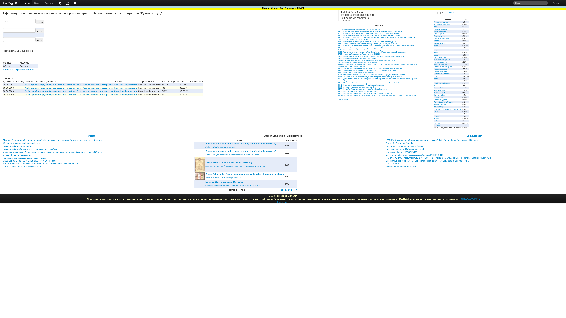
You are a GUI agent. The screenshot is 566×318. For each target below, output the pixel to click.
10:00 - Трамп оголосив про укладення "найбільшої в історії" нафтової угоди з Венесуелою (372, 52)
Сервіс (556, 2)
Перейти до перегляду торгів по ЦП (20, 69)
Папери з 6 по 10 (288, 189)
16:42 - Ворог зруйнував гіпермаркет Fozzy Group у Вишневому (361, 85)
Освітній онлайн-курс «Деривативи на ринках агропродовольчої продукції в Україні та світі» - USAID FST (53, 151)
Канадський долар (440, 29)
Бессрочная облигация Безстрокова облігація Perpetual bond (415, 154)
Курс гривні (440, 12)
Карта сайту (283, 201)
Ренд (436, 78)
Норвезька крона (440, 69)
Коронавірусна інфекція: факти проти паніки (24, 157)
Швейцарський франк (442, 83)
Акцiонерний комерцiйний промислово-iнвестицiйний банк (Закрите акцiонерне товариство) (69, 84)
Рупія (436, 45)
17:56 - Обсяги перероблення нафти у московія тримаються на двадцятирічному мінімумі (371, 74)
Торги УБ (451, 12)
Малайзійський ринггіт (442, 59)
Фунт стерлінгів (439, 95)
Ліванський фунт (440, 57)
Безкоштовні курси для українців (18, 145)
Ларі (435, 114)
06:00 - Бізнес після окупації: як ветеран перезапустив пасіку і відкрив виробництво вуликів (372, 56)
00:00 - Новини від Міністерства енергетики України (357, 58)
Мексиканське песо (441, 62)
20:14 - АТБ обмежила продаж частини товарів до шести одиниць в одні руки (366, 60)
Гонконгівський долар (442, 38)
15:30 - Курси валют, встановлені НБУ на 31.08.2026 (357, 91)
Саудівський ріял (440, 71)
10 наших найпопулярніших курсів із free (22, 142)
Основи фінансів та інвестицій (17, 154)
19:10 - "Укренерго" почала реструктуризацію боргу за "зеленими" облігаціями (367, 70)
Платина (437, 123)
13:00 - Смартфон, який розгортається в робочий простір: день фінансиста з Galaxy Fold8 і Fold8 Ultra (376, 46)
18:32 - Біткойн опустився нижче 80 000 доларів (356, 72)
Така (435, 26)
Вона (436, 55)
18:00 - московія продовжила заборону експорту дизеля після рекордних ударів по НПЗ (370, 31)
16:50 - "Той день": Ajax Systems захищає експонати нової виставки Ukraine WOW (368, 83)
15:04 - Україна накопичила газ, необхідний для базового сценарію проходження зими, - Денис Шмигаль (377, 95)
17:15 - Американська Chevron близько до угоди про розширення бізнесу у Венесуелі (370, 77)
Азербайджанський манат (443, 102)
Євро (436, 111)
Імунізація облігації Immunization (401, 151)
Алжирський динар (441, 22)
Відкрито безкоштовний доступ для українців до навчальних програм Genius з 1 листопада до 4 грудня (52, 140)
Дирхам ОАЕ (439, 88)
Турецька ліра (439, 107)
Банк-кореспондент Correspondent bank (405, 148)
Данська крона (439, 36)
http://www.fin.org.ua (470, 198)
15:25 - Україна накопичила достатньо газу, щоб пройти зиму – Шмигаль (365, 93)
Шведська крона (440, 81)
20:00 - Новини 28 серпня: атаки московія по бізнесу (357, 62)
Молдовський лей (440, 64)
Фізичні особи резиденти (126, 84)
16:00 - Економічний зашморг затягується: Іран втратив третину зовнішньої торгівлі (369, 35)
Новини (26, 2)
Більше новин (343, 99)
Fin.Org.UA (10, 3)
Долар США (438, 97)
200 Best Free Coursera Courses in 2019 (22, 166)
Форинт (436, 41)
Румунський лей (440, 104)
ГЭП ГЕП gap (392, 163)
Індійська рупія (439, 43)
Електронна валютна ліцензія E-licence (404, 145)
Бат (435, 85)
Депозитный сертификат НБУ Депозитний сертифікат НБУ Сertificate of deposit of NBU (427, 160)
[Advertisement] (301, 34)
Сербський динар (440, 99)
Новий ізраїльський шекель (444, 48)
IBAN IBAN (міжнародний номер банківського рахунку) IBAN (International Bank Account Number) (432, 140)
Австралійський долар (442, 24)
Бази (36, 2)
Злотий (436, 116)
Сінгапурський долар (442, 74)
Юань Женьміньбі (440, 31)
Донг (435, 76)
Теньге (436, 52)
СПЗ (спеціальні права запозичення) (447, 109)
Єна (435, 50)
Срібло (436, 121)
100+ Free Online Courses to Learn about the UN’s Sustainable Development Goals (42, 163)
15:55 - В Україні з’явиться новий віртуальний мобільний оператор (362, 89)
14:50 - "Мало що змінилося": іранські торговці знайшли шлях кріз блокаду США (367, 41)
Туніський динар (440, 90)
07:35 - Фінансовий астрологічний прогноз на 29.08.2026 (359, 54)
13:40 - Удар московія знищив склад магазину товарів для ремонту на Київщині (367, 44)
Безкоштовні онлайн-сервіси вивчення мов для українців (30, 148)
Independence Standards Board (401, 166)
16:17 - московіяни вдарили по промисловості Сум (357, 87)
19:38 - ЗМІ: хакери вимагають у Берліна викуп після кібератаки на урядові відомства (370, 68)
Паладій (437, 125)
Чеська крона (439, 34)
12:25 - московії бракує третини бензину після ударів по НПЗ (361, 48)
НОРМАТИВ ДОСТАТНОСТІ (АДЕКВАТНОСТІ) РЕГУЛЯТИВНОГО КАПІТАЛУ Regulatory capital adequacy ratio (438, 157)
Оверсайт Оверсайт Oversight (400, 142)
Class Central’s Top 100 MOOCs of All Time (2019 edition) (30, 160)
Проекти (49, 2)
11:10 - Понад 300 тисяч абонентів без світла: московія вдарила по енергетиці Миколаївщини (373, 50)
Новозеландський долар (443, 67)
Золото (436, 118)
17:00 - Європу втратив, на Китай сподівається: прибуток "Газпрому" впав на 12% (368, 33)
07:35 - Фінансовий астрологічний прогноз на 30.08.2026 (359, 29)
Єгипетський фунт (441, 92)
